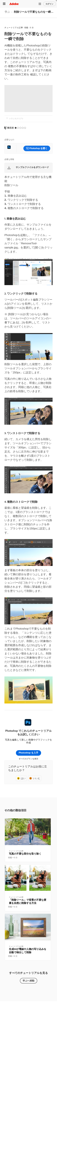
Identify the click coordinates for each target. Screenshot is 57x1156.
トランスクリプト (16, 119)
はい (23, 778)
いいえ (36, 778)
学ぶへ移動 (28, 980)
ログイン (49, 4)
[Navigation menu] (4, 4)
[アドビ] (14, 4)
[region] (28, 840)
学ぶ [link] (7, 11)
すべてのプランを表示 (28, 759)
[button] (40, 4)
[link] (7, 12)
